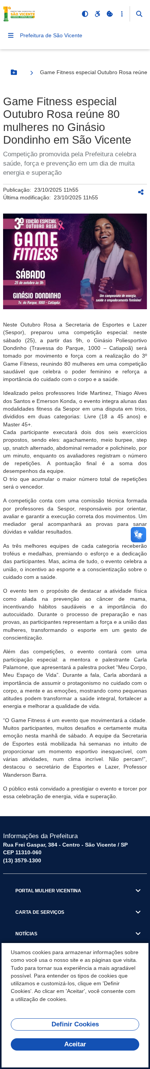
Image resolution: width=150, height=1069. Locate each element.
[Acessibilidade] (97, 14)
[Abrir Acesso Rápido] (122, 14)
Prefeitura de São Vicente (51, 35)
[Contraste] (85, 14)
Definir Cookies (75, 1024)
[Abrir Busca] (139, 14)
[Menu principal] (10, 35)
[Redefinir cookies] (109, 14)
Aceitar (75, 1044)
